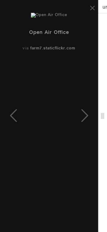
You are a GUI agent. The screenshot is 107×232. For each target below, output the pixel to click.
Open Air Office (49, 32)
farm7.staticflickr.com (52, 49)
